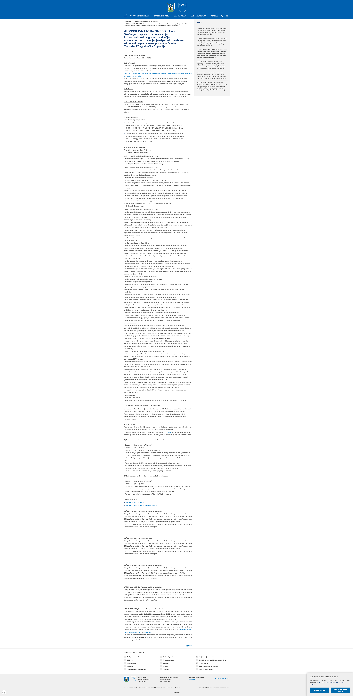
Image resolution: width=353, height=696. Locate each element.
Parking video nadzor (206, 669)
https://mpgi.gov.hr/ (185, 629)
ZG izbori (130, 660)
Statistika (166, 663)
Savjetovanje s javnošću (207, 657)
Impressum (150, 687)
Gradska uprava (180, 16)
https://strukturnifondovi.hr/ (132, 632)
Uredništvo (170, 687)
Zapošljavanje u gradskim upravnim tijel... (212, 660)
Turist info (166, 669)
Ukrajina (165, 666)
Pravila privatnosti (323, 683)
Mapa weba (142, 687)
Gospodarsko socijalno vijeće (208, 666)
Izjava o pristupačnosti (130, 687)
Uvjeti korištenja (160, 687)
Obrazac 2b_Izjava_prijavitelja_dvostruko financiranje (142, 505)
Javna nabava (203, 663)
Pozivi (155, 21)
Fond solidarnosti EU (146, 21)
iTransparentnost (168, 660)
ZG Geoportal (131, 663)
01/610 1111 (192, 679)
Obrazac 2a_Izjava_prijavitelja (135, 502)
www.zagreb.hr (147, 632)
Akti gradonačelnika (133, 657)
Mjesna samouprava (198, 16)
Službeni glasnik (168, 657)
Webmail (177, 687)
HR (227, 16)
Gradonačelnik (143, 16)
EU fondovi (136, 21)
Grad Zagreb (127, 21)
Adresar (214, 16)
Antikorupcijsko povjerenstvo (136, 669)
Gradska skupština (161, 16)
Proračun (130, 666)
